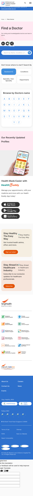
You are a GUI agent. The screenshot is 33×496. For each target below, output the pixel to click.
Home (2, 19)
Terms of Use (5, 429)
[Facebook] (3, 415)
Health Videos (25, 403)
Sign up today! (11, 252)
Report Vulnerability (7, 438)
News (20, 386)
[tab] (8, 71)
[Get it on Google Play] (10, 210)
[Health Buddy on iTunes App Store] (10, 204)
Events (3, 391)
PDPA (3, 434)
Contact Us (5, 386)
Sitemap (18, 429)
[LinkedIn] (19, 415)
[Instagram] (13, 415)
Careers (20, 381)
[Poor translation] (6, 470)
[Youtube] (8, 415)
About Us (4, 381)
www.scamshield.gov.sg (8, 8)
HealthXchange (10, 403)
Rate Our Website (21, 434)
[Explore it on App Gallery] (10, 216)
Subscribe (9, 286)
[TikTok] (24, 415)
